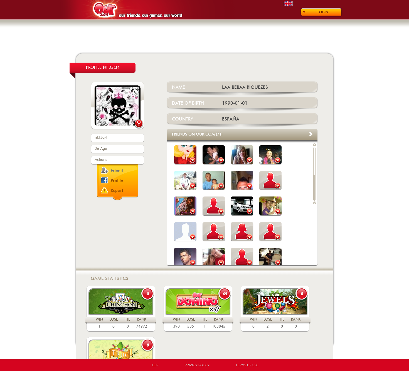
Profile (117, 181)
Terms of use (247, 365)
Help (154, 365)
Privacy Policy (197, 365)
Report (117, 190)
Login (322, 12)
